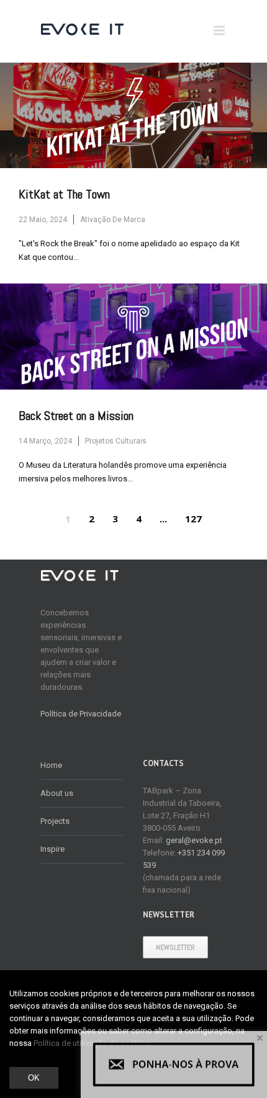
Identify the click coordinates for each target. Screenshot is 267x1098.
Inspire (52, 849)
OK (34, 1077)
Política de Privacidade (80, 713)
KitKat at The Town (64, 194)
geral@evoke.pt (194, 840)
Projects (55, 821)
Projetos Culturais (116, 441)
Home (51, 765)
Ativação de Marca (112, 219)
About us (56, 793)
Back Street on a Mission (76, 416)
